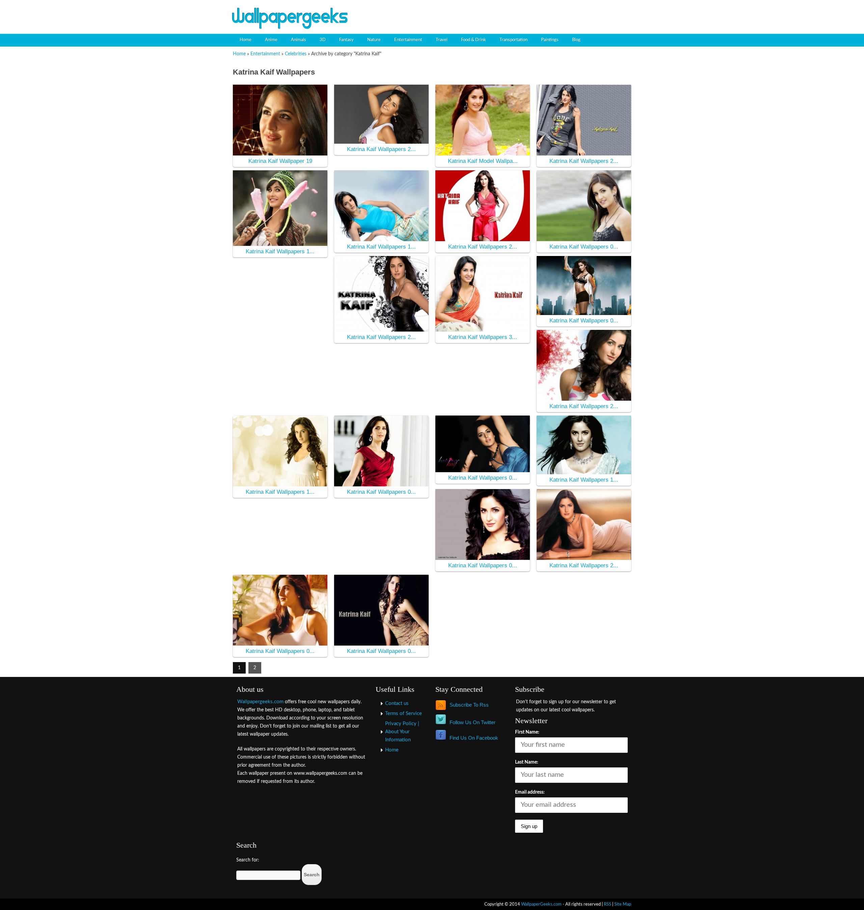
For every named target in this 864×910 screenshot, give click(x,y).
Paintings (550, 40)
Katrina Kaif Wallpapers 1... (280, 251)
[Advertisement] (555, 12)
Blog (576, 40)
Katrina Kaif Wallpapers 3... (482, 337)
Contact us (397, 703)
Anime (271, 40)
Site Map (622, 904)
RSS (607, 904)
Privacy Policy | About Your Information (402, 731)
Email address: (530, 792)
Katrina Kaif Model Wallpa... (483, 161)
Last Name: (526, 762)
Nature (374, 40)
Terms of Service (403, 713)
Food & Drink (473, 40)
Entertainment (408, 40)
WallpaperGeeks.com (541, 904)
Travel (442, 40)
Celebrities (295, 54)
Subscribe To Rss (469, 705)
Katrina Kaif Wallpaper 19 (280, 161)
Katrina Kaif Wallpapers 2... (381, 149)
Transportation (514, 40)
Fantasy (346, 40)
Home (245, 40)
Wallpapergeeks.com (260, 701)
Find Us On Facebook (474, 738)
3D (323, 40)
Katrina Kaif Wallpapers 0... (583, 247)
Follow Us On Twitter (472, 722)
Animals (298, 40)
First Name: (527, 732)
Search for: (247, 860)
